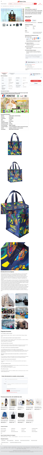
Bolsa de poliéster (3, 431)
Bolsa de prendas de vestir (14, 431)
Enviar (8, 390)
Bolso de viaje (17, 440)
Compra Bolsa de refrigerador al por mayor (15, 442)
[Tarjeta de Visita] (41, 77)
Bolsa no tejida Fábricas (10, 440)
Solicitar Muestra (40, 22)
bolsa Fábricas (3, 440)
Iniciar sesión (27, 68)
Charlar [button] (35, 20)
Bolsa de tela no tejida (34, 440)
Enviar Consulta (28, 20)
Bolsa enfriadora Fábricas (5, 442)
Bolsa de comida (24, 428)
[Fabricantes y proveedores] (21, 1)
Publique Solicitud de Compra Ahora (12, 392)
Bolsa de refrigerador (34, 431)
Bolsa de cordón (24, 431)
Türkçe (17, 448)
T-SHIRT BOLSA (13, 428)
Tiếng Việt (20, 448)
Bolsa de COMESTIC (3, 428)
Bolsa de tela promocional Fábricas (24, 440)
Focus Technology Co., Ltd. (20, 450)
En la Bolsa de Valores (35, 428)
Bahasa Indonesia (24, 448)
